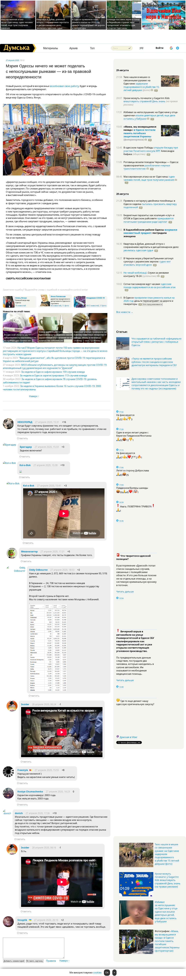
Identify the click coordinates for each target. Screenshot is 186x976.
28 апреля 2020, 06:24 (44, 704)
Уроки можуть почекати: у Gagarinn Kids (147, 98)
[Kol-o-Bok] (9, 463)
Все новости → (124, 312)
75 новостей (20, 305)
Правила (51, 960)
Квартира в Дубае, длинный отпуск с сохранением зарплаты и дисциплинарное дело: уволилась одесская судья (52, 23)
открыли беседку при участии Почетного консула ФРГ (151, 149)
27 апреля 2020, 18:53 (62, 569)
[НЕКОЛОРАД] (8, 428)
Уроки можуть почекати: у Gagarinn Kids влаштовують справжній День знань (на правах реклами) (167, 880)
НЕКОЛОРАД (24, 422)
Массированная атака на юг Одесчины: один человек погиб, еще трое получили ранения (17, 23)
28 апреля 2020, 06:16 (44, 847)
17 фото (103, 305)
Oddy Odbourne (38, 569)
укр (141, 47)
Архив (73, 48)
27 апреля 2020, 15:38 (45, 465)
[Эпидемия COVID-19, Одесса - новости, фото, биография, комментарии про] (79, 307)
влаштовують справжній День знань (144, 101)
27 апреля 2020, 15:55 (47, 770)
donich (19, 813)
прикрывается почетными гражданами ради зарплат (149, 220)
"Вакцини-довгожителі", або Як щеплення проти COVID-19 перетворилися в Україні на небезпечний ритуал (54, 359)
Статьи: (122, 331)
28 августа (122, 193)
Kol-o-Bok (25, 465)
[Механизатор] (12, 557)
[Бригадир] (9, 444)
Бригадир (26, 446)
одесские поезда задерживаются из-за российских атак (150, 285)
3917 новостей (92, 305)
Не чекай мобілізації (135, 272)
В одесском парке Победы (139, 147)
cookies (97, 972)
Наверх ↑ (34, 396)
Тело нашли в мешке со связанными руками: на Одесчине (137, 80)
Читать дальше (125, 591)
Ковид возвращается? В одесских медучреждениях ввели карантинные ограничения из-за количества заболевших (55, 336)
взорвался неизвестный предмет (150, 231)
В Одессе (129, 297)
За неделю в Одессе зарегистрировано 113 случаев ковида (53, 375)
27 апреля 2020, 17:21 (52, 551)
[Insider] (12, 710)
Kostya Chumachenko (30, 791)
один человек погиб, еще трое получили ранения (149, 178)
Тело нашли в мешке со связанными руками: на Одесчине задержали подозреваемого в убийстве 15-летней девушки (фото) (167, 854)
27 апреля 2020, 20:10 (46, 920)
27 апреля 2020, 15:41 (49, 485)
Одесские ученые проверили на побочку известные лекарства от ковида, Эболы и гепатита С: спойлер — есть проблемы (90, 336)
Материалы (50, 48)
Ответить (22, 438)
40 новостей (56, 305)
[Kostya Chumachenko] (8, 797)
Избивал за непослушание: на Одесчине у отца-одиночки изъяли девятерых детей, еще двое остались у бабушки (166, 911)
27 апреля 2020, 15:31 (47, 422)
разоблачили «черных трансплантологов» (147, 167)
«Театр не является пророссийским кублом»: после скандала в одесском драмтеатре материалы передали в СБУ (154, 362)
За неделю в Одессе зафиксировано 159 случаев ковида (53, 371)
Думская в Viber (128, 737)
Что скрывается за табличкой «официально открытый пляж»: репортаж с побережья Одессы (156, 342)
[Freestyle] (8, 776)
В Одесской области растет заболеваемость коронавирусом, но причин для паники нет (20, 337)
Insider (25, 704)
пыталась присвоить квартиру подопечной (150, 205)
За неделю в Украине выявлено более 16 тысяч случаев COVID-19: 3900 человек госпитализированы (52, 387)
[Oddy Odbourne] (16, 570)
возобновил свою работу (64, 86)
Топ (92, 48)
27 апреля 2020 (12, 60)
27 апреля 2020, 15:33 (47, 446)
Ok (107, 972)
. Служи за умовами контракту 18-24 (146, 274)
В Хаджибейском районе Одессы (144, 229)
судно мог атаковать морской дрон (147, 263)
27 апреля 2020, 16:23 (58, 791)
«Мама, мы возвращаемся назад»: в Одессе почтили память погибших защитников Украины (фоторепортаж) (167, 941)
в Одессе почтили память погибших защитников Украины (139, 133)
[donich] (7, 813)
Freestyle (22, 770)
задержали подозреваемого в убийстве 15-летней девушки (142, 87)
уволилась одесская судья (138, 250)
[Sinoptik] (8, 926)
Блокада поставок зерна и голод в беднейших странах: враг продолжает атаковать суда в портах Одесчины (123, 23)
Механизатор (29, 551)
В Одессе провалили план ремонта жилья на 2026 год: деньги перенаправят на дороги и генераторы (88, 23)
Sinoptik (22, 920)
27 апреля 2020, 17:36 (38, 813)
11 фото (65, 305)
